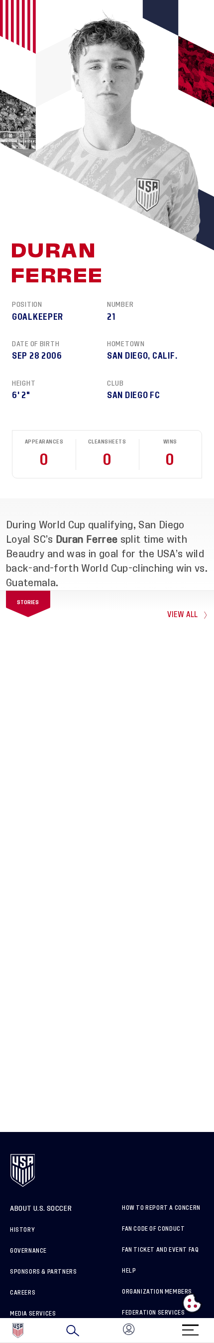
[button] (213, 1331)
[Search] (72, 1331)
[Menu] (190, 1327)
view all (182, 615)
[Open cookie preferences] (192, 1303)
